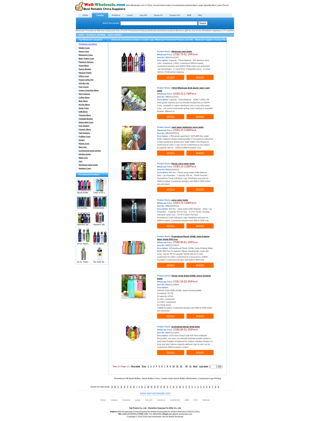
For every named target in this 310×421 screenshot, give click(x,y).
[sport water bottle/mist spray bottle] (134, 138)
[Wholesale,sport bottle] (134, 62)
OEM (189, 15)
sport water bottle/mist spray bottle (187, 127)
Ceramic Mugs (85, 129)
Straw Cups (84, 108)
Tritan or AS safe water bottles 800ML (100, 193)
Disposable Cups (86, 122)
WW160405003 (172, 133)
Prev (144, 366)
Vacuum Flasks (85, 73)
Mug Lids (83, 147)
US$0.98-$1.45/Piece (185, 242)
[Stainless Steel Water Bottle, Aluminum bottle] (100, 223)
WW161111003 (172, 57)
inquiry (200, 77)
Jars (80, 161)
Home (85, 15)
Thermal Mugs (85, 115)
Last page (203, 366)
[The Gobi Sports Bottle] (100, 260)
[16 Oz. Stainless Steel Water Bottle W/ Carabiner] (84, 260)
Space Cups (84, 51)
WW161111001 (172, 97)
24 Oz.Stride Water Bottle (100, 244)
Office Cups (84, 76)
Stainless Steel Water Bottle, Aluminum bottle (100, 224)
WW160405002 (172, 170)
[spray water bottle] (134, 211)
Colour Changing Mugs (89, 90)
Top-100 (143, 15)
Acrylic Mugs (84, 105)
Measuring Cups (86, 55)
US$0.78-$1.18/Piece (185, 54)
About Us (161, 400)
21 (190, 366)
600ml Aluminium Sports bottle (100, 208)
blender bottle (85, 154)
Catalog (99, 15)
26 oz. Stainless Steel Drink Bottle (84, 244)
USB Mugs (83, 112)
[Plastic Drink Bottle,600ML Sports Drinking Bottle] (134, 286)
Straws (82, 140)
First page (135, 366)
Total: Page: (121, 366)
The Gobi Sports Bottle (100, 262)
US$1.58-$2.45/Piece (185, 281)
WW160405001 (172, 206)
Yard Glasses (84, 133)
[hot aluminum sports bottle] (84, 206)
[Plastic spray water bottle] (134, 171)
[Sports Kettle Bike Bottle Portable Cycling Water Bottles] (84, 191)
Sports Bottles (114, 35)
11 (177, 366)
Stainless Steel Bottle (84, 224)
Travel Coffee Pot (86, 80)
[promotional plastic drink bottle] (134, 333)
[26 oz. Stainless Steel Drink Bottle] (84, 242)
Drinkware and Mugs (96, 35)
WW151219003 (172, 245)
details (171, 77)
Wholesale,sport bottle (181, 51)
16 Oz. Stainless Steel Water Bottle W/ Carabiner (84, 262)
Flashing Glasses (86, 62)
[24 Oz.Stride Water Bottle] (100, 242)
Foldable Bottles (86, 119)
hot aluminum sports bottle (84, 208)
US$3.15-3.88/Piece (184, 130)
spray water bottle (179, 200)
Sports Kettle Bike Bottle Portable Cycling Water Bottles (84, 193)
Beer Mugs (83, 101)
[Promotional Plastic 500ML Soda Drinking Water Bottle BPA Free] (134, 247)
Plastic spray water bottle (183, 164)
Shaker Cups (84, 48)
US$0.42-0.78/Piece (184, 93)
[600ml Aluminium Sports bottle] (100, 206)
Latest (130, 15)
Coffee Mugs (84, 97)
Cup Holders (84, 126)
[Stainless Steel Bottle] (84, 223)
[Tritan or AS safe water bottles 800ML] (100, 191)
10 (173, 366)
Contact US (174, 15)
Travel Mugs (84, 66)
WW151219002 (172, 285)
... (184, 366)
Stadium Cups (85, 168)
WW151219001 (172, 333)
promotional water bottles (90, 151)
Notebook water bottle (88, 165)
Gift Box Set (84, 83)
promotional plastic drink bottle (185, 327)
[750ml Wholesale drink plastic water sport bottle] (134, 99)
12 (181, 366)
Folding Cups (84, 136)
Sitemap (206, 400)
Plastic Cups (84, 144)
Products (116, 15)
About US (158, 15)
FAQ (200, 15)
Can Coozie (84, 87)
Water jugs (83, 158)
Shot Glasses (84, 94)
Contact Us (175, 400)
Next (195, 366)
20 (186, 366)
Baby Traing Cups (86, 58)
